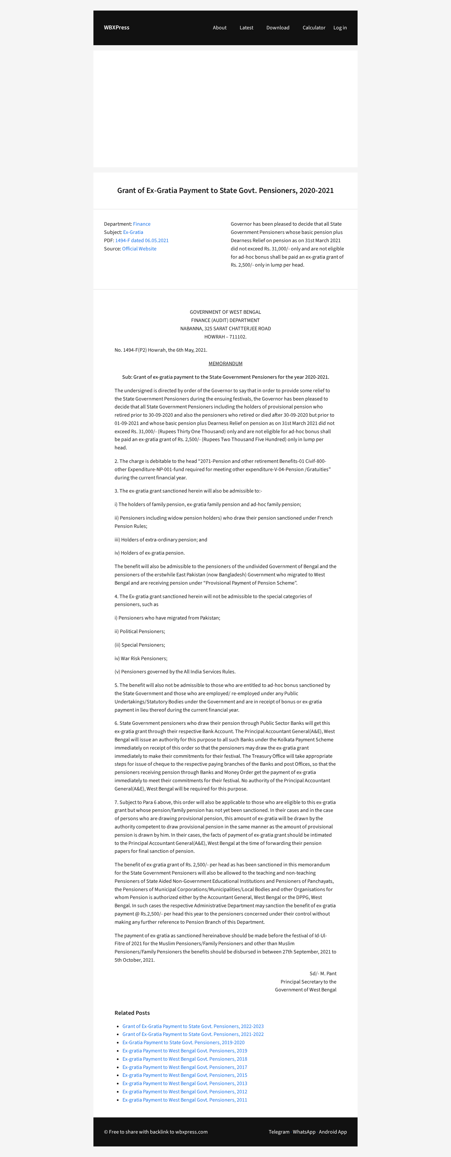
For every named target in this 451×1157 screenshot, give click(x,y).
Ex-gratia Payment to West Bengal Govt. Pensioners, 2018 (184, 1059)
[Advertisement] (225, 113)
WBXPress (116, 27)
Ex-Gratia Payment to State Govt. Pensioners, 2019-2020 (183, 1042)
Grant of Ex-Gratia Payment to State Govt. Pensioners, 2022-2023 (193, 1026)
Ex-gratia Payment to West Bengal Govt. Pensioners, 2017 (184, 1067)
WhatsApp (304, 1132)
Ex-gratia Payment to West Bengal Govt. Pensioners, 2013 (184, 1083)
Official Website (139, 248)
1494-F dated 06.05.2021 (142, 240)
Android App (333, 1132)
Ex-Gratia (133, 232)
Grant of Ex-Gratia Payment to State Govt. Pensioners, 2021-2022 (193, 1034)
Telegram (279, 1132)
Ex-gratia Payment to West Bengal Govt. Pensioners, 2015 (184, 1075)
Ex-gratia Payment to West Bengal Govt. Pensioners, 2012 (184, 1091)
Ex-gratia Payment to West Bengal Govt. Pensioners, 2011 (184, 1100)
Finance (142, 224)
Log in (340, 27)
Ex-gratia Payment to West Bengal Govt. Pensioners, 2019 (184, 1050)
